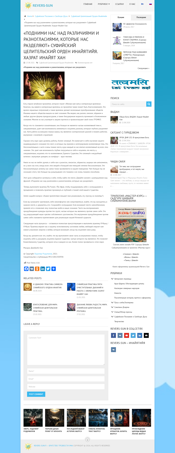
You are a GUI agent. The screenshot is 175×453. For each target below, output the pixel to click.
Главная (87, 4)
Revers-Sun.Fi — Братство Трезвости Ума (53, 445)
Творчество (119, 321)
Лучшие (121, 17)
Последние (141, 17)
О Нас (132, 4)
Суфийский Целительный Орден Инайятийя (56, 63)
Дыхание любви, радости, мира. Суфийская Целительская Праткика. (92, 307)
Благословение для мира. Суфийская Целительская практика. (45, 307)
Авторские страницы (122, 279)
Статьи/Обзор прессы (123, 312)
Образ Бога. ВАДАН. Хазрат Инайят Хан (134, 118)
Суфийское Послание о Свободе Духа (130, 316)
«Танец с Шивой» (131, 260)
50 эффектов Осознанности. (135, 24)
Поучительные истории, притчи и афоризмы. (132, 297)
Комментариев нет (85, 63)
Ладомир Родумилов (43, 253)
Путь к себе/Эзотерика (123, 302)
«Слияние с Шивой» (131, 254)
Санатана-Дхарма (121, 307)
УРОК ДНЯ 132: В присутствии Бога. (134, 137)
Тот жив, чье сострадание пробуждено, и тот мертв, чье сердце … (131, 169)
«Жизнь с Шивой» (131, 257)
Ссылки (119, 4)
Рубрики (102, 4)
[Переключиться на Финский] (142, 5)
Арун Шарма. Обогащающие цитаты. (129, 283)
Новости (117, 293)
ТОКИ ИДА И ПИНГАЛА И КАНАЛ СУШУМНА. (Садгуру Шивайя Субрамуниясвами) (134, 40)
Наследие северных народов (126, 288)
